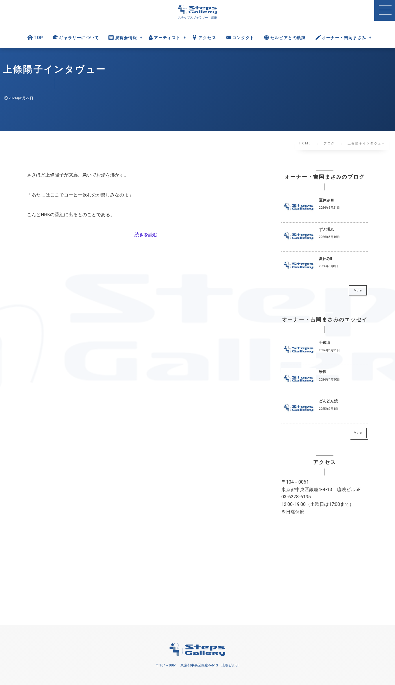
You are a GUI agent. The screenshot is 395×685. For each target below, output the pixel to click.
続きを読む (146, 234)
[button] (384, 10)
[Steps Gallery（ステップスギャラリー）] (197, 9)
